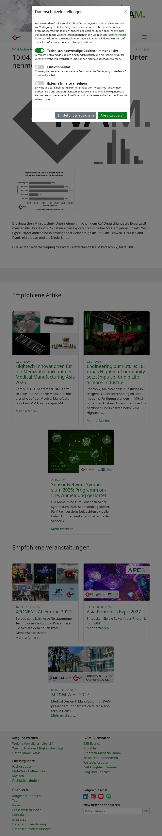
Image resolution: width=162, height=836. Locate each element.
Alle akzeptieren (112, 115)
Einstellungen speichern (76, 115)
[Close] (125, 12)
